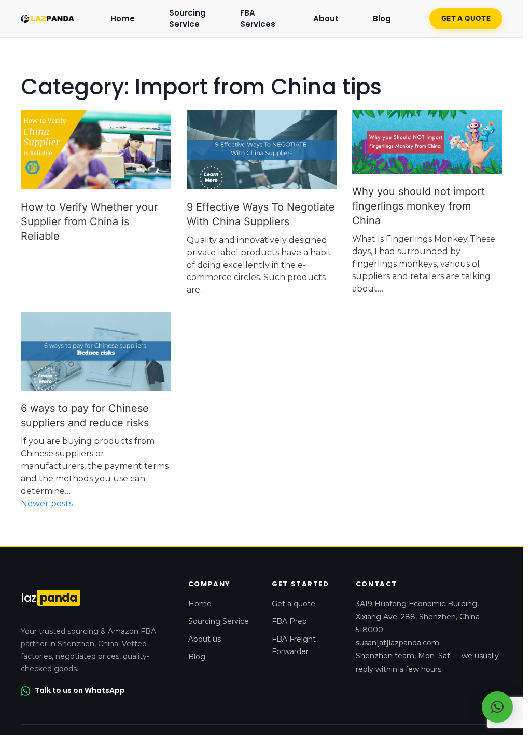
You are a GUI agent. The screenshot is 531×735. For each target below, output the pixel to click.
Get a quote (466, 18)
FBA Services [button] (257, 18)
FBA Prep (289, 621)
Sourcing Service (187, 18)
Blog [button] (382, 18)
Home (122, 18)
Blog (196, 656)
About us (204, 639)
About (326, 18)
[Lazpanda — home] (47, 18)
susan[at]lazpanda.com (397, 642)
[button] (497, 707)
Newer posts (47, 503)
